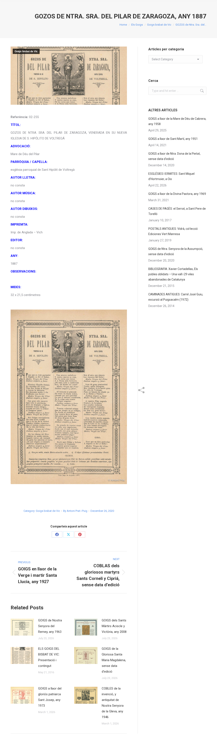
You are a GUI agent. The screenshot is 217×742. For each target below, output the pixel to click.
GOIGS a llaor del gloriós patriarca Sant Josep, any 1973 (49, 697)
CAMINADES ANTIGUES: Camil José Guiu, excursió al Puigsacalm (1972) (175, 297)
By (75, 510)
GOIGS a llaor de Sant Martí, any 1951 (173, 138)
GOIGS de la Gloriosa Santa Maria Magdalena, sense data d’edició (114, 660)
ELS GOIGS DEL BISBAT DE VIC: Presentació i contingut (49, 657)
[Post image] (22, 627)
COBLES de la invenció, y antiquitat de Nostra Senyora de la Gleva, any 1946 (113, 703)
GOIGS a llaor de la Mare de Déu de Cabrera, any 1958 (177, 121)
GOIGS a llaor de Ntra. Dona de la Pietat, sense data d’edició (174, 156)
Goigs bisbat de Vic (26, 51)
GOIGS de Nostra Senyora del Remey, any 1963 (50, 626)
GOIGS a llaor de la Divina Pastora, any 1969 (177, 193)
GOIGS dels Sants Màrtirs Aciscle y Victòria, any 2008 (114, 626)
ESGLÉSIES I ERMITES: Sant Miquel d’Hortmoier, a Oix (171, 176)
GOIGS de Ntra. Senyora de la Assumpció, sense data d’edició (175, 251)
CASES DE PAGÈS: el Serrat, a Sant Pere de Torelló (177, 211)
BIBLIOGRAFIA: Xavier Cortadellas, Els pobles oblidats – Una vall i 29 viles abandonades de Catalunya (173, 274)
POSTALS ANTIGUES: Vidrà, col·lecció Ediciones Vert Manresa (173, 231)
